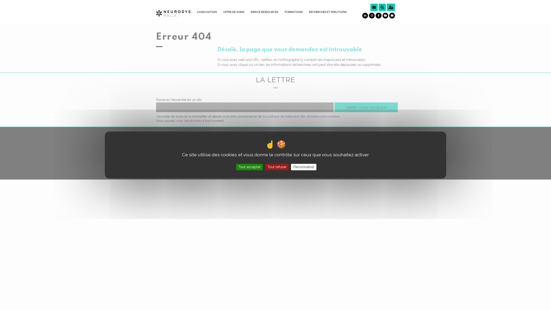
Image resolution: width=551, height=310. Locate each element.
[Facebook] (378, 16)
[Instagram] (372, 16)
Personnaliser (303, 167)
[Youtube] (385, 16)
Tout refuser (276, 167)
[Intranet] (391, 7)
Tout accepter (249, 167)
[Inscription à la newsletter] (374, 7)
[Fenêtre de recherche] (382, 7)
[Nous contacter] (392, 16)
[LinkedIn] (365, 16)
